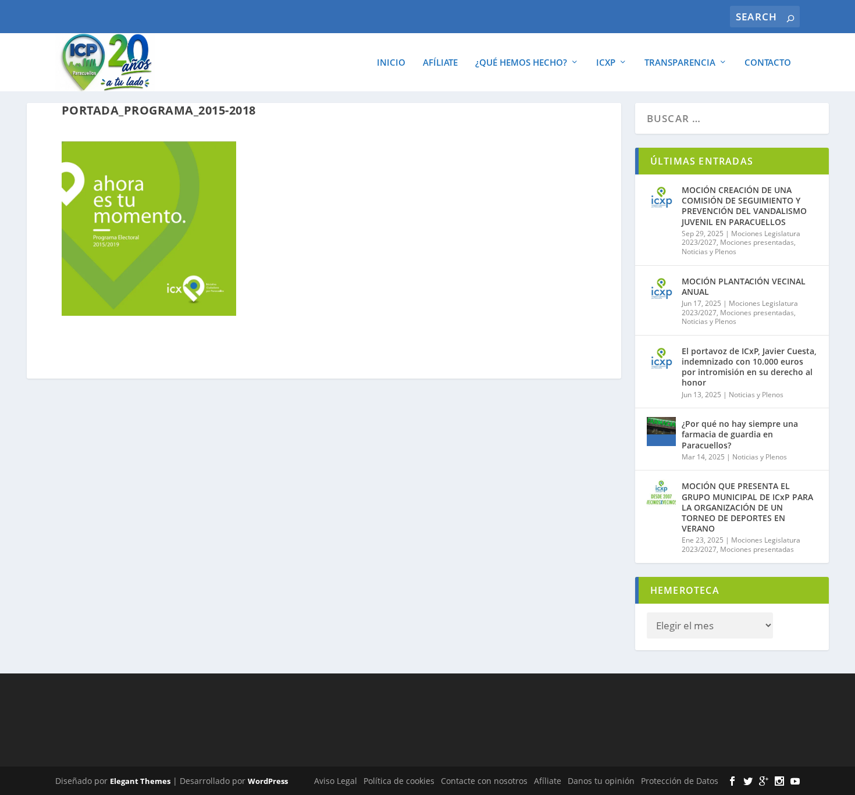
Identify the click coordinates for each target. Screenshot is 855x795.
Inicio (391, 63)
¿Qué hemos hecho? (521, 63)
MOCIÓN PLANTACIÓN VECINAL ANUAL (744, 286)
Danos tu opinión (601, 780)
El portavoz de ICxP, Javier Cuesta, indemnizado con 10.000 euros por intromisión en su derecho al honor (749, 366)
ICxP (605, 63)
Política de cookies (399, 780)
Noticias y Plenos (709, 251)
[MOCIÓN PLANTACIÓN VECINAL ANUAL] (661, 289)
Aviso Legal (335, 780)
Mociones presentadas (757, 242)
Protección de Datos (679, 780)
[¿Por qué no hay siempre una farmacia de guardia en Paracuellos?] (661, 431)
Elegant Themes (140, 781)
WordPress (268, 781)
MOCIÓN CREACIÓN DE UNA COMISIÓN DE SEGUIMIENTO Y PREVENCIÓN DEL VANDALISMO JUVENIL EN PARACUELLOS (744, 205)
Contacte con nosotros (484, 780)
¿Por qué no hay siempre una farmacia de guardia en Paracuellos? (740, 434)
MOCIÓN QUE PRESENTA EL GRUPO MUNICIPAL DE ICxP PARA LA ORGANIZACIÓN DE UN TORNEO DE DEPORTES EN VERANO (747, 507)
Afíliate (440, 63)
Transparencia (679, 63)
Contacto (767, 63)
